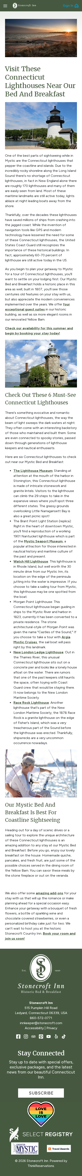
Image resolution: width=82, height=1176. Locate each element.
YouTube (48, 1036)
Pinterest (41, 1036)
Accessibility (34, 1028)
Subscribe (41, 1093)
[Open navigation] (5, 5)
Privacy (51, 1028)
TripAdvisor (33, 1036)
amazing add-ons (49, 893)
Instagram (26, 1036)
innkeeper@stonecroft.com (41, 1023)
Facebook (18, 1036)
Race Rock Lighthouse (31, 703)
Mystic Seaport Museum (43, 541)
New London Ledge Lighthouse (38, 652)
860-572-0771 (41, 1018)
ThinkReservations (41, 1166)
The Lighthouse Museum (33, 471)
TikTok (64, 1036)
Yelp (56, 1036)
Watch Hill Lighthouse (30, 561)
